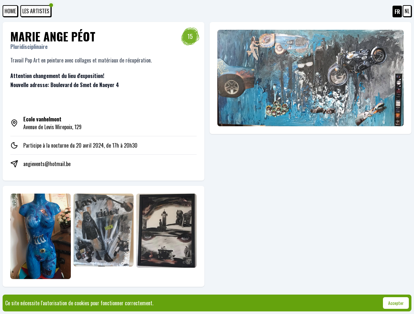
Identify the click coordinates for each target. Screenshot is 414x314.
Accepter (396, 302)
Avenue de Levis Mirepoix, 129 (52, 123)
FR (397, 12)
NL (407, 11)
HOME (10, 11)
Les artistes (35, 11)
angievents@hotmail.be (47, 164)
